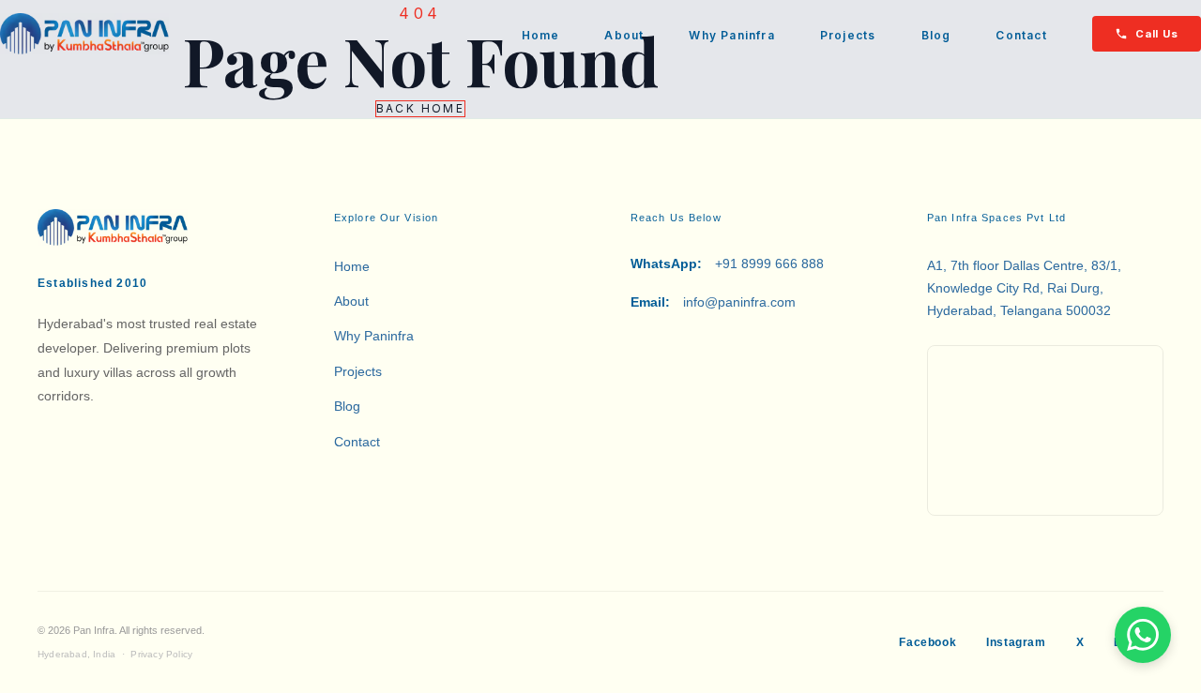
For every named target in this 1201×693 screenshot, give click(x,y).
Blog (936, 35)
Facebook (927, 642)
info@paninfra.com (713, 301)
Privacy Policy (161, 654)
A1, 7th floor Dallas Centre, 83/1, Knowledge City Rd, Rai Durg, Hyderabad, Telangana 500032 (1024, 288)
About (624, 35)
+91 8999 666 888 (727, 263)
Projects (848, 35)
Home (541, 35)
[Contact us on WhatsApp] (1143, 635)
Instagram (1015, 642)
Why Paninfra (731, 35)
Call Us (1156, 33)
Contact (1021, 35)
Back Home (420, 108)
